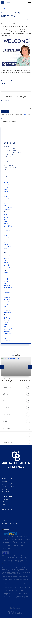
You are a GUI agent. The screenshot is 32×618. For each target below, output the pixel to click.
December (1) (7, 230)
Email (2, 90)
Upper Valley (5, 481)
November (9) (7, 310)
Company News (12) (10, 150)
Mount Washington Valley (8, 486)
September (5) (8, 287)
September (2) (8, 207)
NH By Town (7, 408)
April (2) (6, 186)
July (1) (6, 191)
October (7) (7, 289)
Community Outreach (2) (11, 148)
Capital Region (5, 488)
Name (3, 83)
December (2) (7, 312)
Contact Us (4, 512)
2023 (5, 233)
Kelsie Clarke (7, 19)
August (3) (7, 338)
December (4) (7, 333)
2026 (5, 180)
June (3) (6, 203)
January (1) (7, 297)
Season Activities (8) (10, 167)
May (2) (6, 188)
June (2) (6, 221)
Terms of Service (4, 115)
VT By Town (7, 422)
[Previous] (2, 367)
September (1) (8, 266)
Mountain (6, 428)
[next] (30, 367)
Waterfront (7, 387)
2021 (5, 270)
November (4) (7, 250)
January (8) (7, 317)
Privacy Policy (25, 114)
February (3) (7, 274)
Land (5, 435)
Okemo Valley (5, 489)
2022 (5, 252)
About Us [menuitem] (4, 504)
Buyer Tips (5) (8, 146)
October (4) (7, 330)
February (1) (7, 257)
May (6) (6, 280)
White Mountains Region (8, 484)
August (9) (7, 285)
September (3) (8, 328)
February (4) (7, 299)
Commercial (7, 442)
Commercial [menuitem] (5, 503)
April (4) (6, 239)
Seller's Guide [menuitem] (5, 501)
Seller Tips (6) (8, 169)
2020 (5, 295)
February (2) (7, 182)
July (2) (6, 205)
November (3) (7, 331)
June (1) (6, 189)
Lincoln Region (5, 491)
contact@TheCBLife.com (10, 473)
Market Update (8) (9, 163)
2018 (5, 336)
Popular (6, 401)
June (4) (6, 242)
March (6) (6, 276)
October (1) (7, 228)
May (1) (6, 202)
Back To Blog (4, 8)
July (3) (6, 283)
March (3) (6, 198)
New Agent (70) (8, 165)
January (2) (7, 214)
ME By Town (8, 415)
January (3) (7, 196)
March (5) (6, 301)
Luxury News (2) (8, 161)
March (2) (6, 216)
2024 (5, 211)
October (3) (7, 267)
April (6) (6, 278)
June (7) (6, 281)
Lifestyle (6, 394)
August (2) (7, 264)
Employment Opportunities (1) (13, 152)
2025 (5, 194)
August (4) (7, 225)
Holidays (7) (7, 156)
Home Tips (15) (8, 159)
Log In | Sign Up (5, 514)
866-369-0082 (7, 471)
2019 (5, 314)
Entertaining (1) (8, 154)
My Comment (5, 100)
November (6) (7, 290)
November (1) (7, 209)
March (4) (6, 184)
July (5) (6, 223)
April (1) (6, 200)
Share (29, 12)
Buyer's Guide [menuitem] (5, 499)
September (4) (8, 246)
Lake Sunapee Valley (7, 483)
